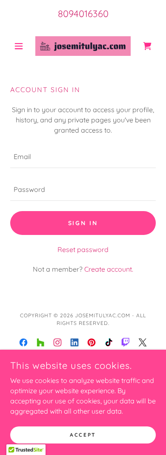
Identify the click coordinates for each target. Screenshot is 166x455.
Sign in (83, 223)
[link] (83, 46)
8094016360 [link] (83, 14)
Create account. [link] (108, 269)
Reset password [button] (83, 249)
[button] (21, 46)
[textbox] (83, 156)
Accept (83, 435)
